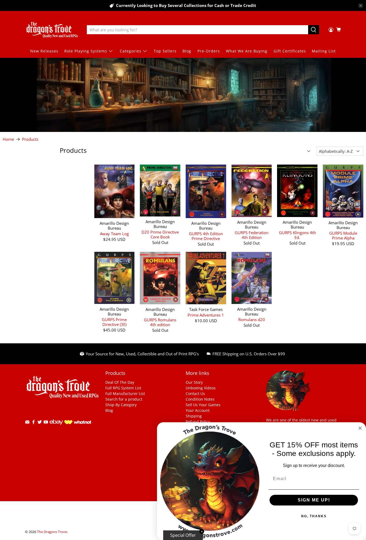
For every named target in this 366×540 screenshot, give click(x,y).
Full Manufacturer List (125, 393)
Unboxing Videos (201, 387)
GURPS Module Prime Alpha (343, 235)
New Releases (44, 51)
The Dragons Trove (52, 532)
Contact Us (195, 393)
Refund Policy (198, 421)
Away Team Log (114, 233)
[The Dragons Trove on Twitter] (39, 422)
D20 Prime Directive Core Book (160, 234)
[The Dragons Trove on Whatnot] (77, 422)
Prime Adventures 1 (206, 314)
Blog (186, 51)
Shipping (194, 416)
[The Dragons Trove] (52, 29)
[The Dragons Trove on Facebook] (33, 422)
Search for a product (123, 399)
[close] (360, 5)
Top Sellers (165, 51)
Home (8, 139)
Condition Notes (200, 399)
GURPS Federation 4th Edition (251, 235)
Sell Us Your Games (203, 404)
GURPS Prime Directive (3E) (114, 322)
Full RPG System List (123, 387)
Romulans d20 (251, 319)
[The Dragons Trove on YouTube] (45, 422)
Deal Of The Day (119, 382)
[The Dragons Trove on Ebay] (56, 427)
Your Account (198, 410)
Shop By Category (121, 404)
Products (30, 139)
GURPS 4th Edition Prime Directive (206, 236)
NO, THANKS (314, 516)
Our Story (194, 382)
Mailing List (324, 51)
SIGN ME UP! (314, 500)
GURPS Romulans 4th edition (160, 322)
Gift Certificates (290, 51)
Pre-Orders (208, 51)
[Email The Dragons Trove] (27, 422)
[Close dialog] (360, 428)
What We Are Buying (246, 51)
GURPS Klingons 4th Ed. (297, 235)
